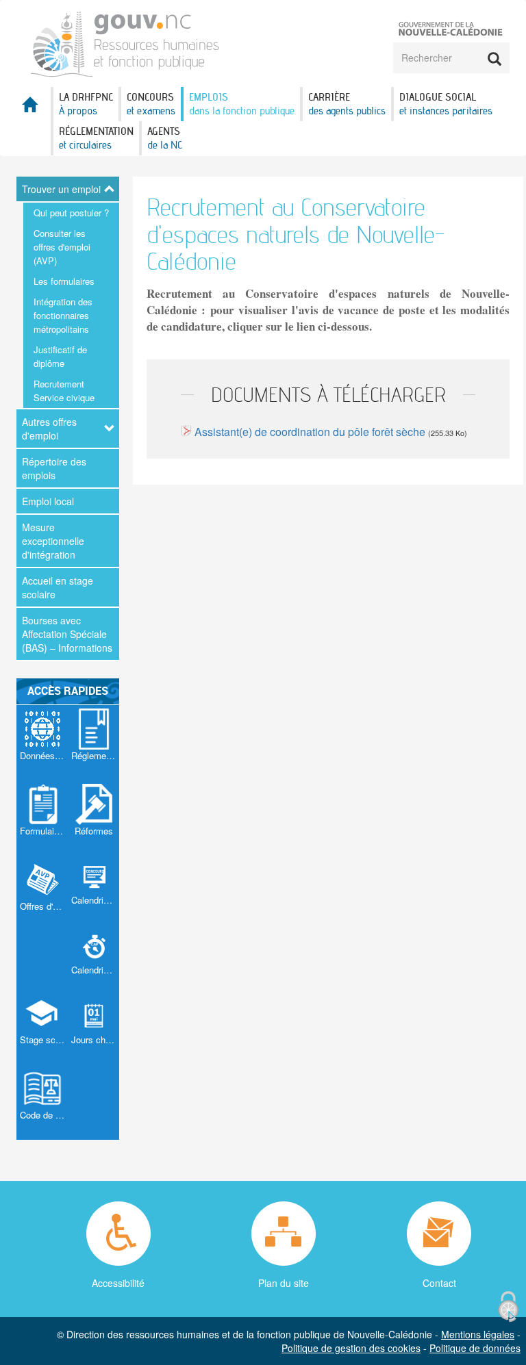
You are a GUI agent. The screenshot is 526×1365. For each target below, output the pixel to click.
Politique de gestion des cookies (351, 1348)
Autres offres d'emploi (49, 428)
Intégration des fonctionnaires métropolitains (63, 315)
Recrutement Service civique (64, 390)
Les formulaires (64, 281)
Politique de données (475, 1348)
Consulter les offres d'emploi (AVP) (62, 247)
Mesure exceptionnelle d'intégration (53, 540)
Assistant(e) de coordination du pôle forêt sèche (310, 431)
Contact (439, 1283)
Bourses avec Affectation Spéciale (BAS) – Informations (67, 633)
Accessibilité (118, 1283)
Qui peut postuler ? (71, 212)
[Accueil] (125, 42)
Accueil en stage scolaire (57, 587)
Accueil (33, 108)
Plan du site (283, 1283)
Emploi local (48, 501)
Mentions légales (477, 1334)
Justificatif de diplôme (60, 356)
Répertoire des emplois (54, 468)
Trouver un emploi (61, 189)
